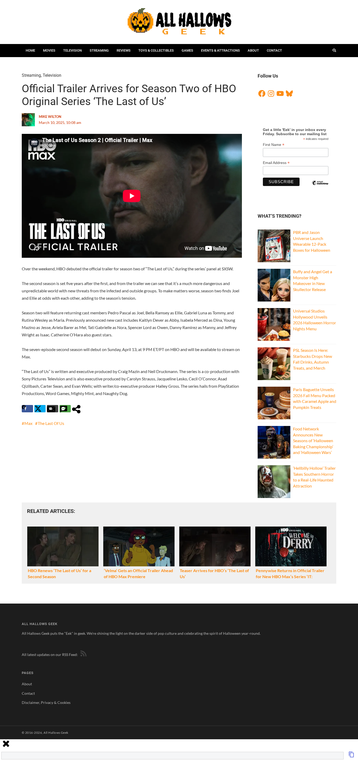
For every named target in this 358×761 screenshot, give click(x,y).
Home (30, 50)
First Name (273, 144)
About (253, 50)
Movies (49, 50)
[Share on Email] (52, 408)
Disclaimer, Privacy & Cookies (46, 702)
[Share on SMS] (65, 408)
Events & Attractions (220, 50)
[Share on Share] (77, 408)
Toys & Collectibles (156, 50)
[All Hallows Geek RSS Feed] (82, 654)
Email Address (276, 162)
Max (28, 423)
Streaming (99, 50)
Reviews (124, 50)
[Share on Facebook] (27, 408)
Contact (274, 50)
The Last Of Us (51, 423)
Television (72, 50)
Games (187, 50)
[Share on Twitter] (40, 408)
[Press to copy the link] (351, 756)
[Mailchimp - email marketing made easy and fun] (320, 187)
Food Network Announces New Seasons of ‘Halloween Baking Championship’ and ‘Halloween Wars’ (313, 440)
